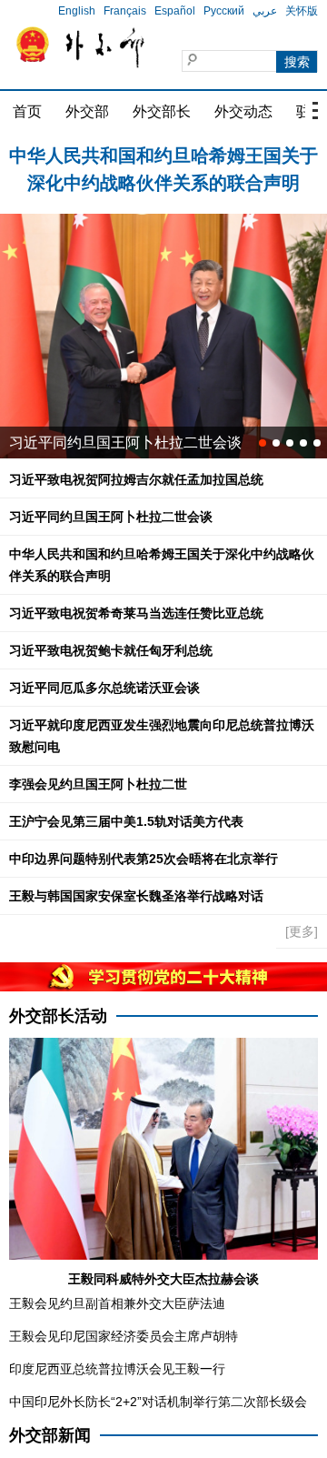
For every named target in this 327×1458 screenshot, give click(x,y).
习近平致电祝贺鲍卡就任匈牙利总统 (111, 650)
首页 (27, 111)
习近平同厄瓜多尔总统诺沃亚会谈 (104, 687)
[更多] (301, 931)
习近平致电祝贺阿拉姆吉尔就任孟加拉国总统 (136, 479)
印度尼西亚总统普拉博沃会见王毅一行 (117, 1369)
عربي (238, 11)
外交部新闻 (50, 1435)
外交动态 (243, 111)
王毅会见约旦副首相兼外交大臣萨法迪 (117, 1303)
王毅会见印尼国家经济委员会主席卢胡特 (123, 1336)
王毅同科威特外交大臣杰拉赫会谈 (163, 1279)
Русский (197, 11)
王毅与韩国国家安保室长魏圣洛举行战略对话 (136, 896)
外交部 (87, 111)
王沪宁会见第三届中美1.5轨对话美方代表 (126, 821)
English (50, 11)
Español (148, 11)
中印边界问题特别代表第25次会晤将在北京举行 (143, 858)
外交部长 (162, 111)
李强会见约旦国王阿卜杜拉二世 (98, 784)
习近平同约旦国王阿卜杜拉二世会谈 (125, 442)
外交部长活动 (58, 1016)
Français (98, 11)
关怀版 (275, 11)
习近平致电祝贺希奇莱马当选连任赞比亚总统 (136, 613)
